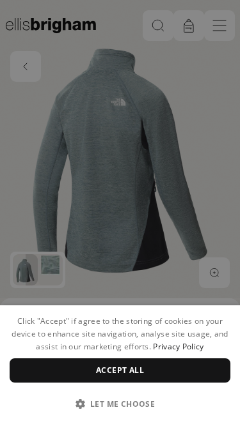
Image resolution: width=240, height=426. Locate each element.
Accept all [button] (120, 370)
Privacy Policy (178, 346)
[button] (120, 403)
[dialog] (120, 365)
